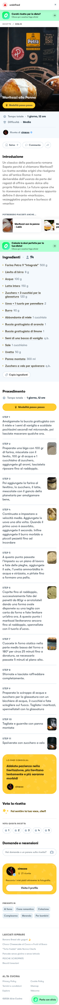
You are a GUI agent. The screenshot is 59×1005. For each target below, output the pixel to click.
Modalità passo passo (20, 105)
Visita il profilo (29, 887)
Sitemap (35, 986)
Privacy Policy (9, 981)
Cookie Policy (37, 981)
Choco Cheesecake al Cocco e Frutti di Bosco (25, 944)
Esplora (6, 990)
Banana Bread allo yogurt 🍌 (17, 939)
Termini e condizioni (12, 986)
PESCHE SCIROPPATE (13, 958)
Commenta (35, 145)
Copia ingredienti (18, 374)
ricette (7, 24)
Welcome (35, 990)
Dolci (18, 24)
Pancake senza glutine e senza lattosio (21, 953)
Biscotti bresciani (11, 963)
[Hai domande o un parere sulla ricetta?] (26, 852)
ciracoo (25, 132)
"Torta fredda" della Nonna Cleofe (19, 949)
